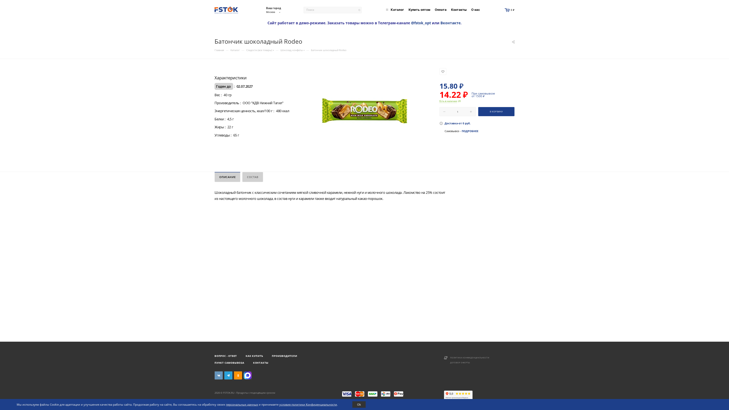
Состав (252, 177)
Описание (227, 177)
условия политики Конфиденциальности (308, 404)
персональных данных (242, 404)
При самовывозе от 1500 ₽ (483, 94)
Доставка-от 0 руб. (458, 123)
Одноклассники (238, 375)
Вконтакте (450, 22)
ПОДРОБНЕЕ (470, 131)
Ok (359, 404)
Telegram (228, 375)
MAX (248, 375)
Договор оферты (460, 362)
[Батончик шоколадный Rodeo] (364, 111)
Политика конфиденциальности (469, 357)
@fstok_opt (421, 22)
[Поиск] (359, 10)
